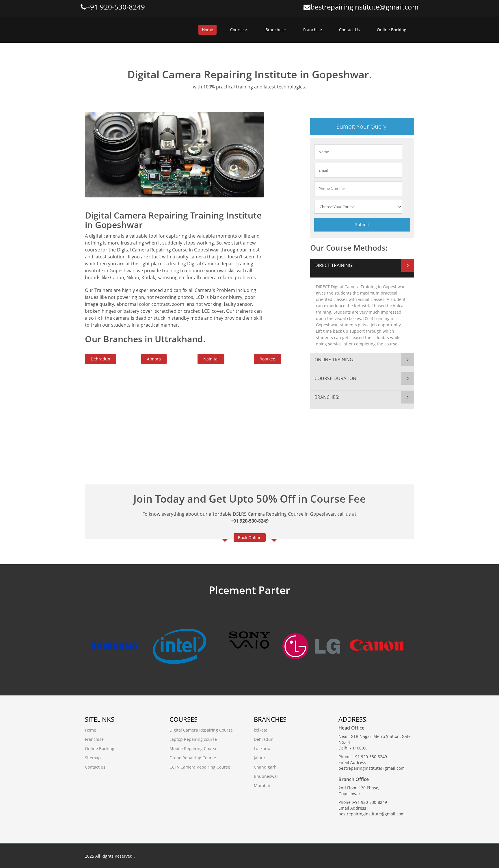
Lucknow (262, 748)
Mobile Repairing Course (193, 748)
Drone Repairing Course (193, 757)
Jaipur (259, 757)
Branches (274, 29)
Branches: (326, 397)
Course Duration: (336, 378)
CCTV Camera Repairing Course (200, 767)
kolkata (260, 730)
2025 (89, 856)
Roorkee (267, 359)
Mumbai (262, 785)
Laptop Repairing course (193, 739)
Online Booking (391, 29)
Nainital (211, 359)
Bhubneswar (266, 776)
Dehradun (100, 359)
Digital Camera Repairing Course (201, 730)
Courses (238, 29)
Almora (154, 359)
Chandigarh (265, 767)
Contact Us (349, 29)
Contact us (95, 767)
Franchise (312, 29)
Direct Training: (333, 265)
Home (207, 29)
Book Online (249, 537)
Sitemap (93, 757)
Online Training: (334, 359)
